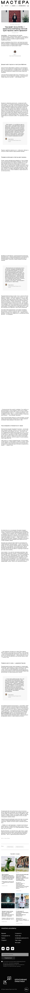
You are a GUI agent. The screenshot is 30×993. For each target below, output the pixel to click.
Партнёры (18, 940)
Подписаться (8, 958)
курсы (13, 5)
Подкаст (4, 940)
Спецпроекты (5, 935)
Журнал (3, 933)
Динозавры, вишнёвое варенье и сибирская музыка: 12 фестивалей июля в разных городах (8, 877)
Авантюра (17, 24)
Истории (12, 24)
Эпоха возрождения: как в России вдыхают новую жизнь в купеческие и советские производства (22, 877)
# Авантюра (10, 846)
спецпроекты (22, 5)
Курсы (3, 938)
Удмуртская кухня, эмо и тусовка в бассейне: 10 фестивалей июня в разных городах (8, 913)
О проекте (18, 933)
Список (3, 872)
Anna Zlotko (4, 35)
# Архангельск (19, 846)
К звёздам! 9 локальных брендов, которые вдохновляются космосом (22, 913)
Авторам (17, 942)
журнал (6, 5)
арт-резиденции (5, 712)
